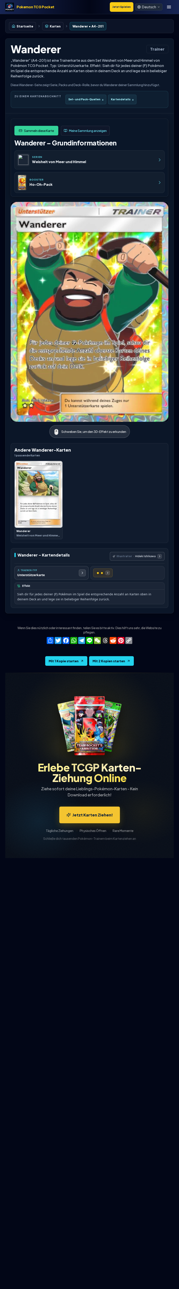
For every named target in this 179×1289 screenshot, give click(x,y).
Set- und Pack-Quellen (85, 99)
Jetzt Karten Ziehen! (92, 814)
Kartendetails (122, 99)
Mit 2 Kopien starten (109, 661)
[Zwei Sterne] (103, 573)
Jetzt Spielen (121, 7)
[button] (148, 6)
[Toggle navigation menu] (169, 7)
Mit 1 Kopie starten (64, 661)
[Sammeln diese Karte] (36, 130)
